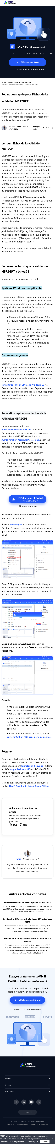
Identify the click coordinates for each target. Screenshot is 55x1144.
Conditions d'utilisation (39, 1124)
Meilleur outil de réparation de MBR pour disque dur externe (27, 940)
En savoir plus (32, 1142)
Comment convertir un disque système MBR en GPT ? (27, 902)
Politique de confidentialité (17, 1124)
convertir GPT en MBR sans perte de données (29, 736)
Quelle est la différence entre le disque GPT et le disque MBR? (27, 920)
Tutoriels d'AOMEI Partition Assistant (19, 82)
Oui (15, 825)
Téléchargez (16, 524)
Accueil (4, 82)
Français (26, 1112)
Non (25, 825)
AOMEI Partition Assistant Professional (21, 439)
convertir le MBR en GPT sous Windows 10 (23, 384)
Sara (13, 126)
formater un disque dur (32, 765)
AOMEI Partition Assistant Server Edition (29, 786)
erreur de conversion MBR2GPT (17, 429)
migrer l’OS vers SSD (20, 769)
